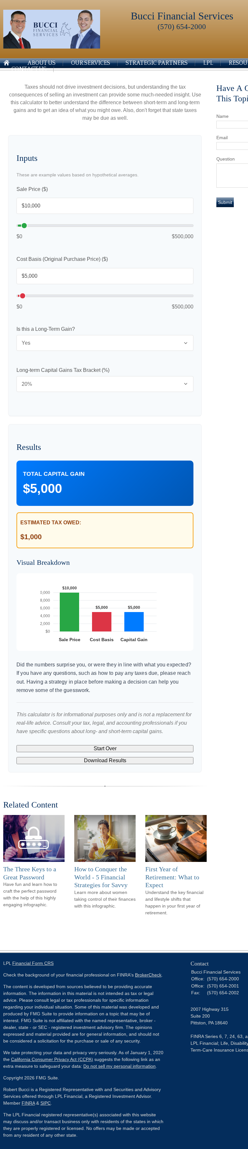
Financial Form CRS (33, 963)
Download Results (105, 760)
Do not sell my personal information (119, 1066)
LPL (208, 63)
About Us (41, 63)
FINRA (28, 1103)
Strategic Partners (157, 63)
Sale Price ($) (32, 189)
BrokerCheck (148, 974)
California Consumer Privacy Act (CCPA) (52, 1059)
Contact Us (28, 69)
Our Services (90, 63)
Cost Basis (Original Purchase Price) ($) (62, 259)
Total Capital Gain (54, 474)
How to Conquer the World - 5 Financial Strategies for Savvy (101, 876)
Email (222, 137)
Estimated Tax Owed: (50, 522)
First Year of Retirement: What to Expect (172, 876)
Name (222, 116)
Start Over (105, 748)
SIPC (45, 1103)
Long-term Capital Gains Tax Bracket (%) (62, 370)
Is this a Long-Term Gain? (45, 329)
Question (225, 159)
